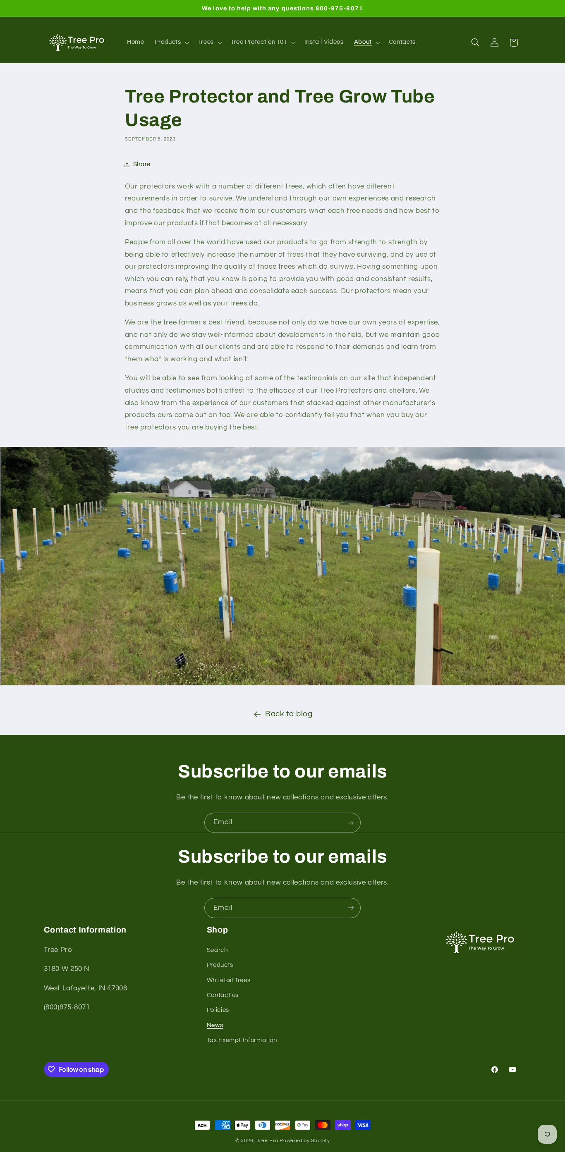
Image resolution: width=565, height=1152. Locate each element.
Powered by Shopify (305, 1140)
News (215, 1025)
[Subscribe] (350, 823)
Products (220, 965)
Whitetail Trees (228, 980)
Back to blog (289, 714)
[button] (171, 42)
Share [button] (142, 164)
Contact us (223, 995)
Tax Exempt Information (242, 1040)
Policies (218, 1010)
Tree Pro (267, 1140)
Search (217, 950)
